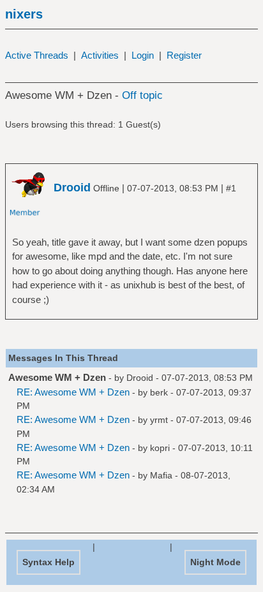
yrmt (159, 420)
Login (143, 55)
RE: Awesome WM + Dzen (73, 392)
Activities (100, 55)
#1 (231, 188)
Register (184, 55)
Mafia (161, 475)
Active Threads (36, 55)
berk (159, 392)
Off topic (142, 95)
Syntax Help (48, 562)
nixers (24, 14)
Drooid (139, 378)
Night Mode (215, 562)
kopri (160, 448)
